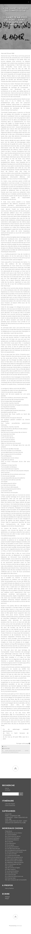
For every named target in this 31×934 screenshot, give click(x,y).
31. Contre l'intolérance (12, 840)
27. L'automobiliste (11, 834)
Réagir (7, 898)
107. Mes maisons (10, 869)
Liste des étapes (10, 803)
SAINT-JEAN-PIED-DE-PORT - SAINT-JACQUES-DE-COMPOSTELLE (16, 21)
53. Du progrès (9, 845)
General (7, 814)
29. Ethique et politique (12, 838)
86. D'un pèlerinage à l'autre (13, 859)
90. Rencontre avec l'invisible (13, 860)
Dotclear (19, 925)
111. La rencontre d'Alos (12, 871)
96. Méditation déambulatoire (14, 862)
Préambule (8, 831)
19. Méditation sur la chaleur (13, 833)
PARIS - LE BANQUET (11, 815)
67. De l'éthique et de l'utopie (14, 852)
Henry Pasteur (9, 888)
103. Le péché (9, 866)
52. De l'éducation (10, 843)
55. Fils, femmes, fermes (12, 848)
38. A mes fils (9, 841)
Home (7, 788)
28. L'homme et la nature (12, 836)
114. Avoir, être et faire (11, 873)
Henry (5, 746)
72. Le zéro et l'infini (11, 853)
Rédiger (7, 896)
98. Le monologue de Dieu (13, 864)
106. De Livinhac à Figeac (12, 867)
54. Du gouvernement (12, 847)
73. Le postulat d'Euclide (12, 855)
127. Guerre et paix (10, 874)
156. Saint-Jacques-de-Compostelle (16, 880)
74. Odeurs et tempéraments (14, 857)
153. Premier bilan (10, 878)
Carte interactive (10, 805)
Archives (7, 790)
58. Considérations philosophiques (15, 850)
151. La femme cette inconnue (14, 876)
